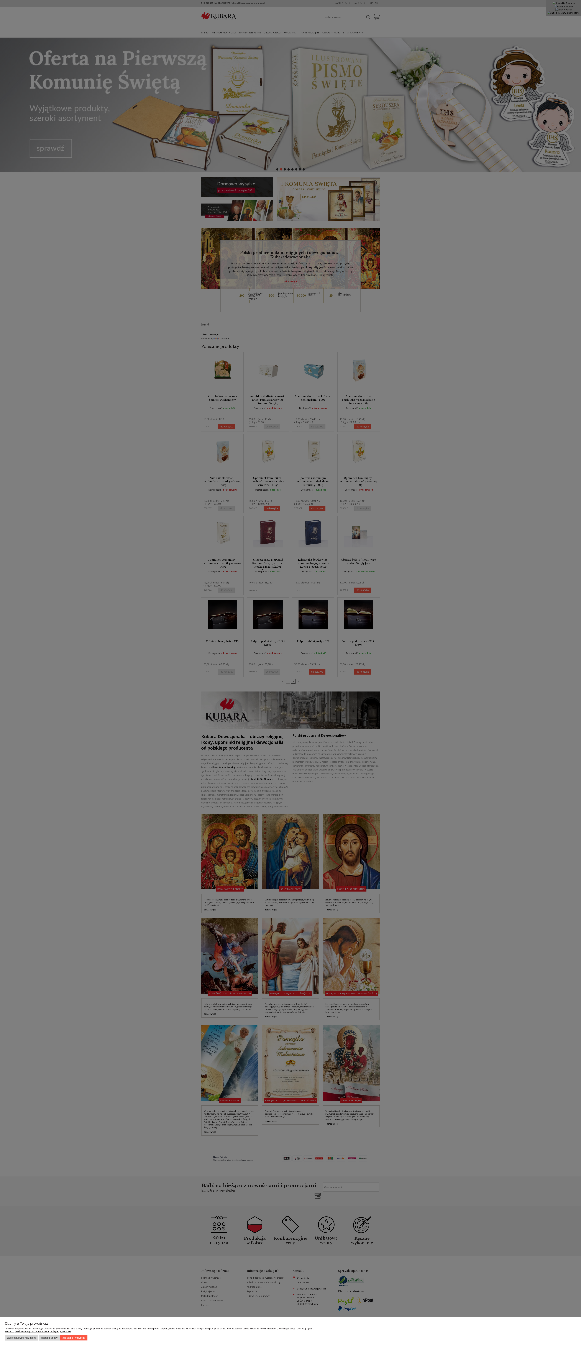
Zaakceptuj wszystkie (73, 1337)
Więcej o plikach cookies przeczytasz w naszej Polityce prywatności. (38, 1331)
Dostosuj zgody (49, 1337)
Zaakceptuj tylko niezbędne (21, 1337)
